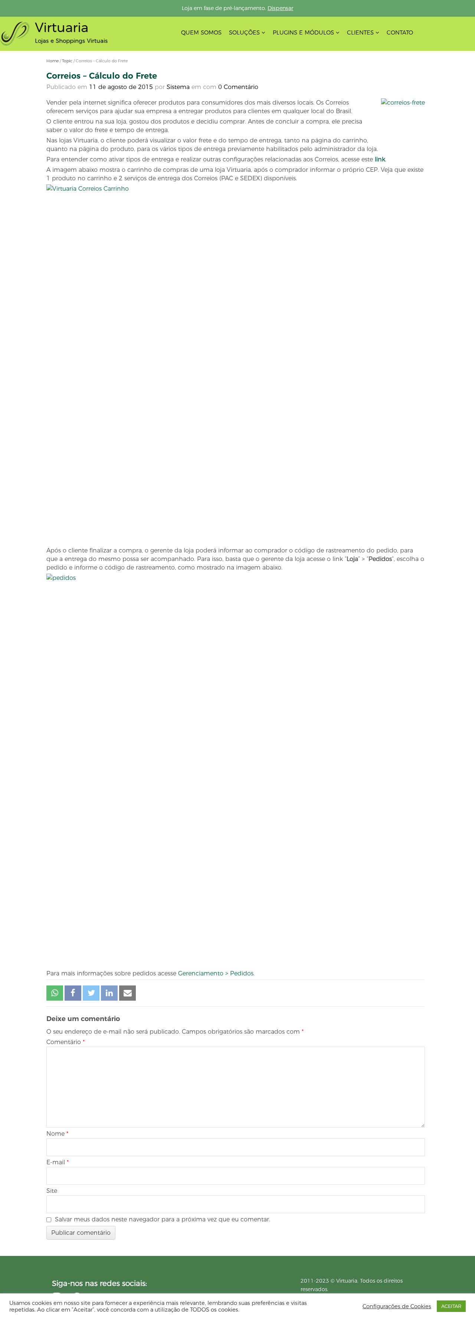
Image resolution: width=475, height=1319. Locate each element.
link (380, 159)
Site (51, 1190)
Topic (67, 60)
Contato (400, 32)
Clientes (360, 32)
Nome (57, 1133)
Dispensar (280, 8)
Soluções (244, 32)
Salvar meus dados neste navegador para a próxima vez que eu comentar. (162, 1219)
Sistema (178, 87)
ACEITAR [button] (451, 1306)
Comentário (65, 1042)
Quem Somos (201, 32)
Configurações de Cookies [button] (397, 1306)
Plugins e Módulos (303, 32)
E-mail (57, 1162)
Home (52, 60)
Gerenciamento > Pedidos (215, 973)
